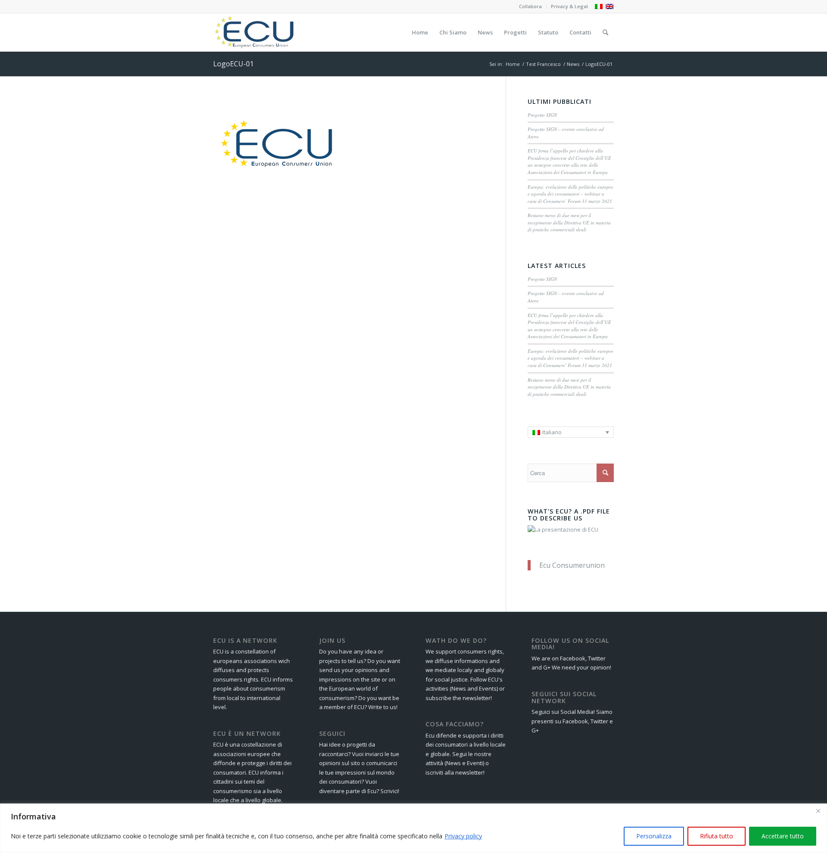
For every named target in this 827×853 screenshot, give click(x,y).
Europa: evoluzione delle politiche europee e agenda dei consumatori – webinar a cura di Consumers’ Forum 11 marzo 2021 (570, 194)
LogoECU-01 (233, 63)
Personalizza (654, 836)
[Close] (818, 811)
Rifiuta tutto (716, 836)
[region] (413, 828)
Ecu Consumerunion (572, 565)
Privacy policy (463, 836)
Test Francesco (543, 64)
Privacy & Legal (569, 6)
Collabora (530, 6)
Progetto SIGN (542, 115)
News (573, 64)
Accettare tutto (783, 836)
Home (513, 64)
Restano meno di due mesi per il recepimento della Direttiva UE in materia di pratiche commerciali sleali (569, 222)
